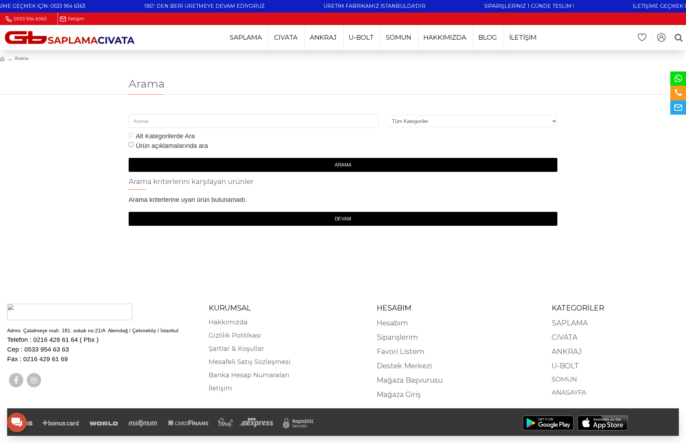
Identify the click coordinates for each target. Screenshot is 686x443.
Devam (343, 219)
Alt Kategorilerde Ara (165, 136)
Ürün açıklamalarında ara (172, 145)
